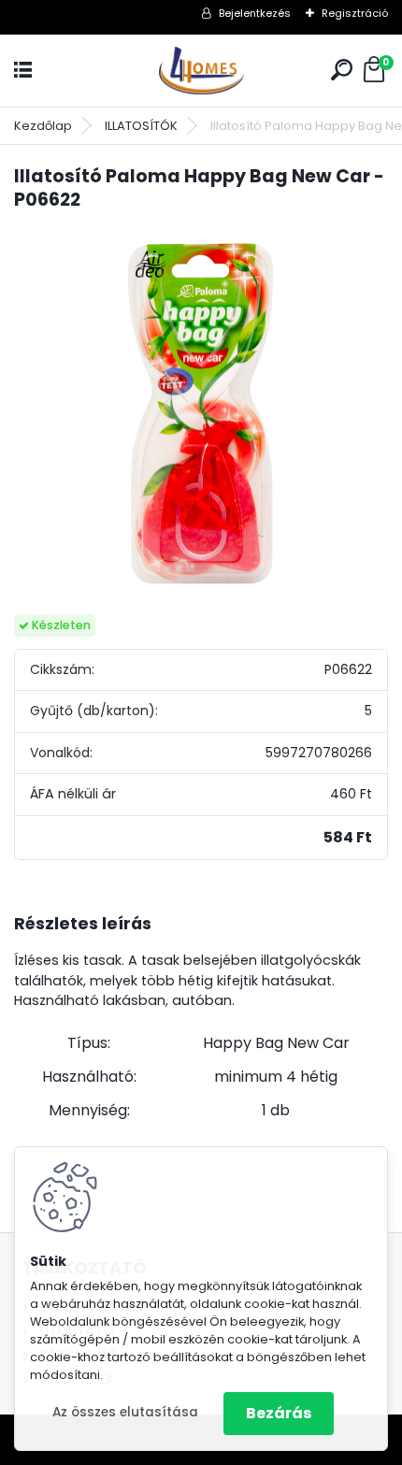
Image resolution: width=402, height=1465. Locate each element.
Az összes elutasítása (125, 1412)
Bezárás (278, 1413)
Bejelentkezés (255, 13)
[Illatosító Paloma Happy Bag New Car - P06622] (201, 414)
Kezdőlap (43, 126)
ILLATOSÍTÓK (141, 126)
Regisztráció (355, 13)
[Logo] (201, 70)
